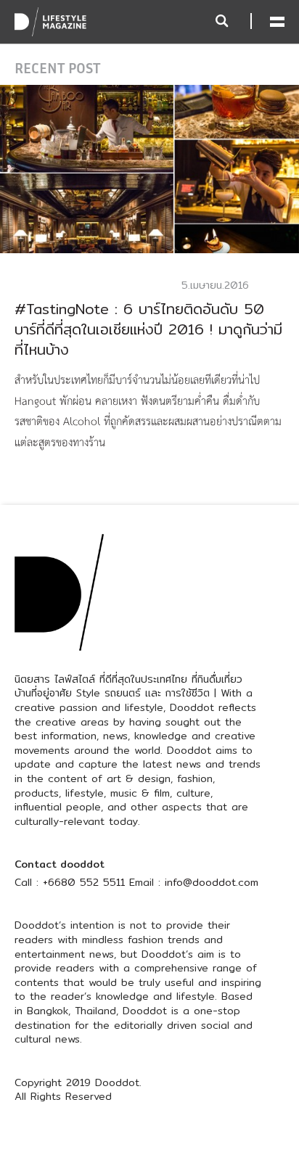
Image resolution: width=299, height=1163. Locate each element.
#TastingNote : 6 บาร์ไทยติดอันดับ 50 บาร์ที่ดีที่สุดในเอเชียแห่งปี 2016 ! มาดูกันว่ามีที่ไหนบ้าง (148, 329)
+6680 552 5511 (84, 882)
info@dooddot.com (211, 882)
